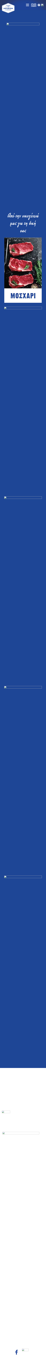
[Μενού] (27, 5)
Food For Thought (26, 1359)
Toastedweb (24, 1362)
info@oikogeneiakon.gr (26, 1127)
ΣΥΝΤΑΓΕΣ (7, 1093)
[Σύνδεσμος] (8, 8)
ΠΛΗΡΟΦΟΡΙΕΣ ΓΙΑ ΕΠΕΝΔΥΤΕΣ (18, 1098)
